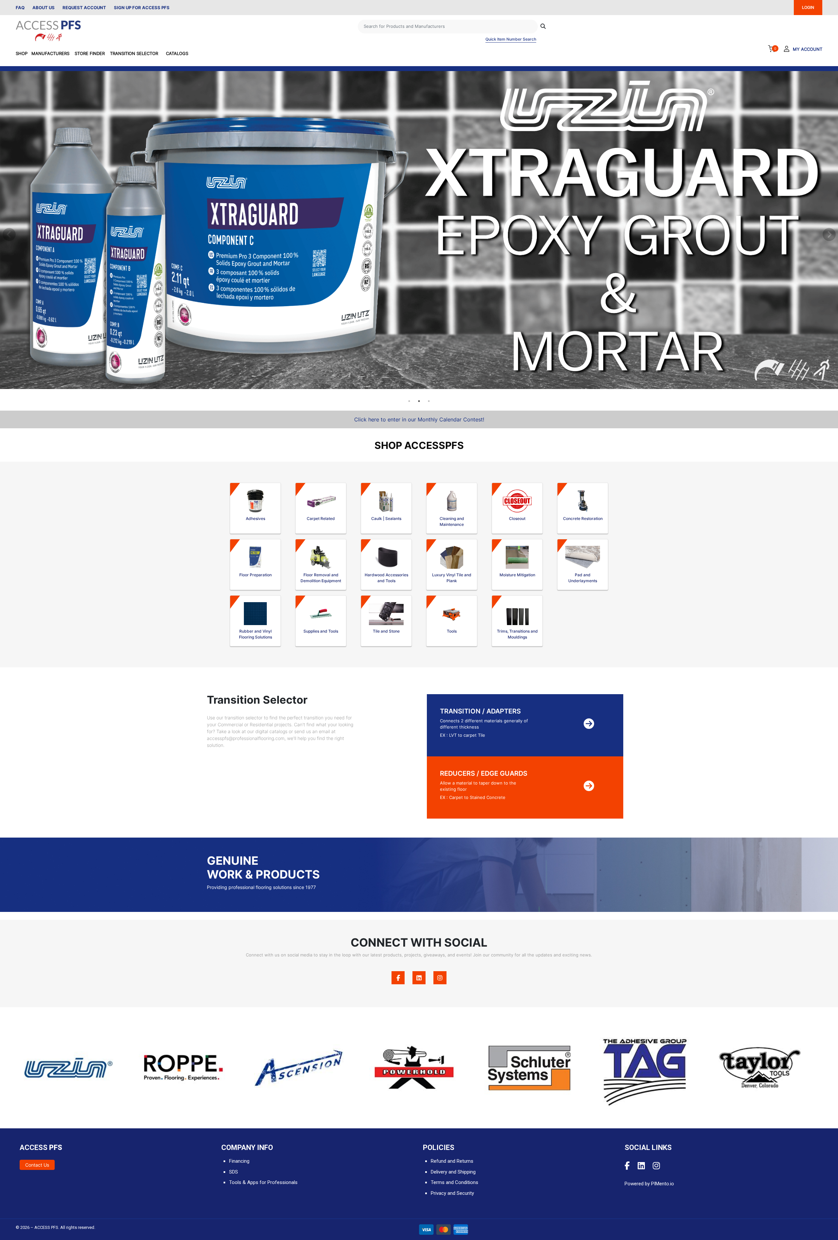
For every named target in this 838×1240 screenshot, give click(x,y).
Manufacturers (50, 53)
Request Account (84, 7)
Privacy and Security (452, 1193)
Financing (239, 1161)
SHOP (21, 53)
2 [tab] (419, 401)
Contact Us (37, 1165)
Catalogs (177, 53)
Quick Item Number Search (510, 39)
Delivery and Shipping (453, 1172)
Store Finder (90, 53)
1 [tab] (409, 401)
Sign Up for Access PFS (142, 7)
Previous (8, 233)
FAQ (20, 7)
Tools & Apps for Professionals (263, 1182)
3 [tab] (429, 401)
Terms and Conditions (454, 1182)
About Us (43, 7)
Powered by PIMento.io (649, 1184)
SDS (233, 1172)
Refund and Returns (452, 1161)
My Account (807, 49)
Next (828, 233)
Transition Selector (134, 53)
